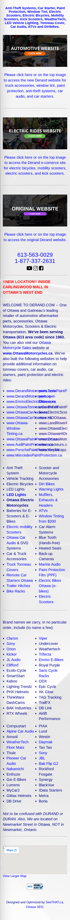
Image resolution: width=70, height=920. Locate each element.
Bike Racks (16, 591)
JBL (42, 758)
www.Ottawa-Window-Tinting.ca (18, 428)
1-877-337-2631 (35, 261)
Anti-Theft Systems (20, 8)
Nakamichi (15, 769)
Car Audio (18, 27)
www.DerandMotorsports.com (31, 391)
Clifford (12, 665)
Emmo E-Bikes (51, 660)
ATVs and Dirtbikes (43, 27)
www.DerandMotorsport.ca (29, 396)
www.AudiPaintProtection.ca (30, 444)
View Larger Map (14, 876)
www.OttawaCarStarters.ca (29, 418)
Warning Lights (51, 489)
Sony (11, 644)
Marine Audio (49, 564)
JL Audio (14, 660)
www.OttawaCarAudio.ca (27, 412)
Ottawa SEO (34, 907)
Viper (43, 638)
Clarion (12, 638)
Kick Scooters (31, 19)
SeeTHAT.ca (54, 902)
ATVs (43, 511)
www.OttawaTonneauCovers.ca (32, 407)
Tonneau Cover (52, 23)
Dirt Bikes (47, 484)
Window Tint (37, 12)
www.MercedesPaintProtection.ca (34, 455)
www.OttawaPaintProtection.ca (32, 439)
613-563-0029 (35, 255)
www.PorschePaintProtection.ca (33, 450)
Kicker (12, 654)
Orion (11, 649)
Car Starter (46, 8)
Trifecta (45, 654)
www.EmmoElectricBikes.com (31, 401)
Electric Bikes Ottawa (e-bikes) (50, 585)
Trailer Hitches (18, 586)
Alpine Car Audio (20, 731)
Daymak (45, 742)
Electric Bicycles (36, 15)
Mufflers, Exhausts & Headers (48, 500)
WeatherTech (54, 19)
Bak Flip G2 (48, 764)
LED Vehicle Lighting (21, 23)
